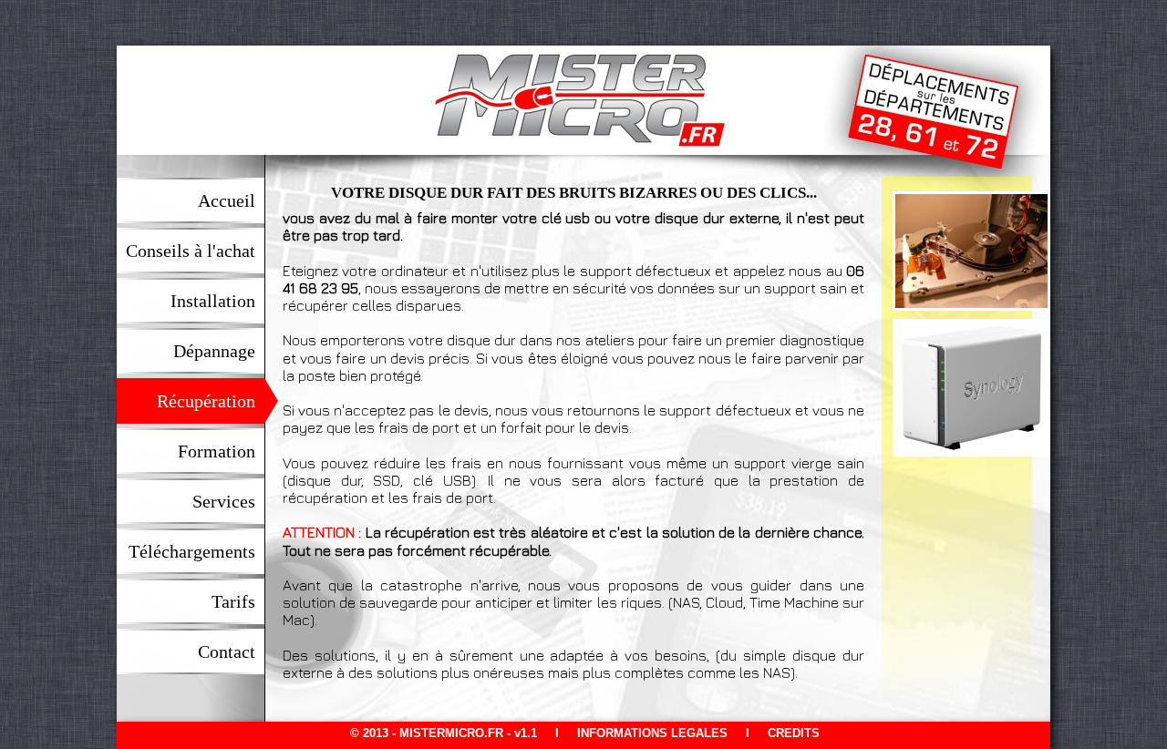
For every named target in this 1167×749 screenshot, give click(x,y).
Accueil (238, 200)
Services (235, 501)
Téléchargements (203, 551)
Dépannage (225, 351)
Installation (224, 301)
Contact (238, 651)
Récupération (217, 401)
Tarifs (245, 601)
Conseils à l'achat (202, 251)
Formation (228, 451)
